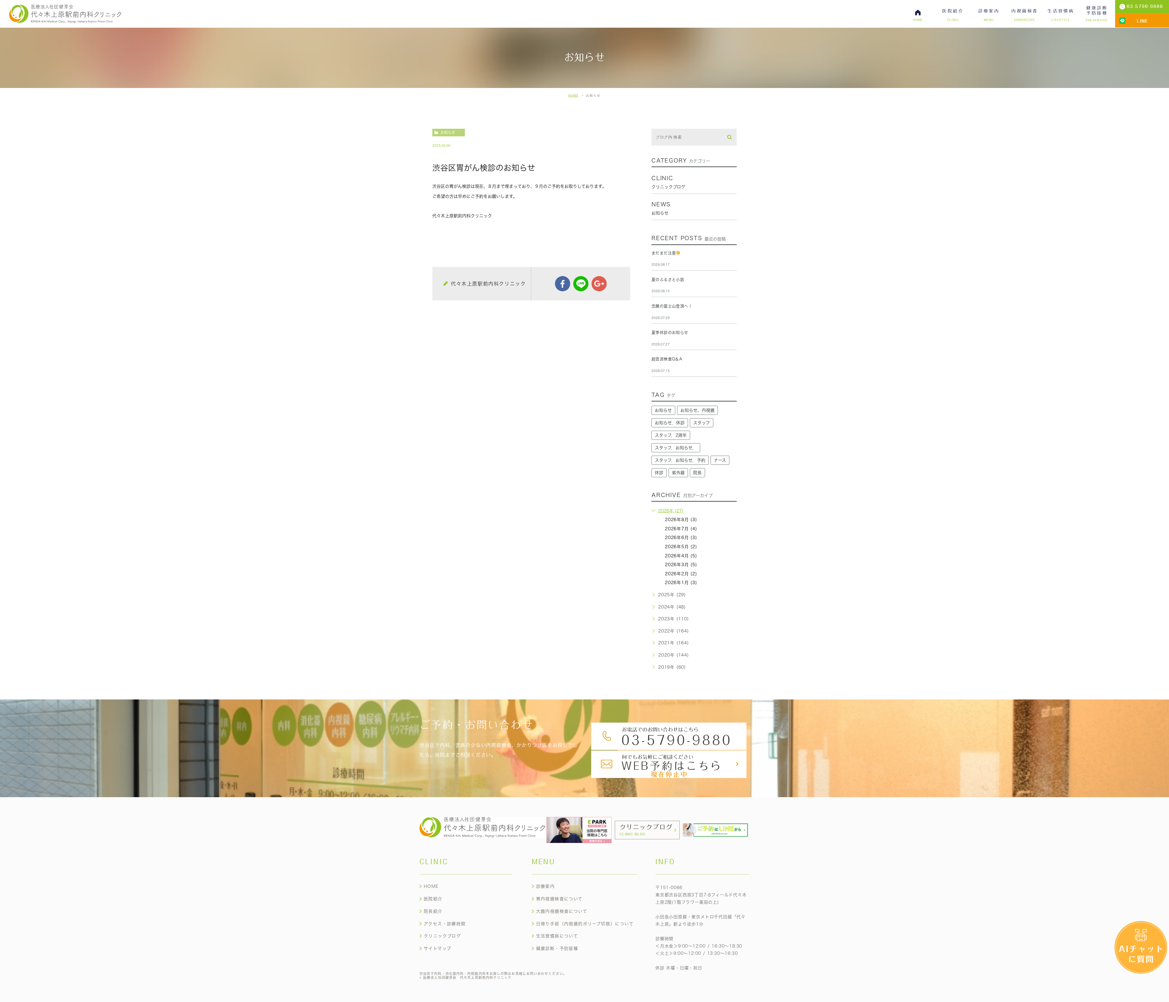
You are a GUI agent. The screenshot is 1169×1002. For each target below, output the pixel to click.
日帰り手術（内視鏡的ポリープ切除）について (585, 924)
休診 (659, 473)
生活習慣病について (557, 936)
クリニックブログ (442, 936)
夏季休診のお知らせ (669, 333)
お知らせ (448, 132)
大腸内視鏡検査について (561, 911)
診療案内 (545, 886)
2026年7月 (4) (681, 529)
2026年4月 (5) (681, 556)
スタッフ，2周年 (671, 435)
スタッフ (701, 423)
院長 (697, 473)
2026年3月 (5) (681, 564)
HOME (573, 95)
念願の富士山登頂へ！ (671, 306)
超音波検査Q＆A (666, 359)
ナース (720, 460)
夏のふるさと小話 (667, 280)
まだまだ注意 (663, 253)
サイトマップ (437, 948)
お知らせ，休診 (670, 423)
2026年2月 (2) (681, 574)
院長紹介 (433, 911)
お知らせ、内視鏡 (697, 410)
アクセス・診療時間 (445, 924)
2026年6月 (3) (681, 537)
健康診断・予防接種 (557, 948)
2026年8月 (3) (681, 519)
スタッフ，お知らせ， (676, 448)
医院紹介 (433, 899)
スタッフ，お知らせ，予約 (680, 460)
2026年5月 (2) (681, 547)
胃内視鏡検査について (559, 899)
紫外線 (678, 473)
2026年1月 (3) (681, 582)
